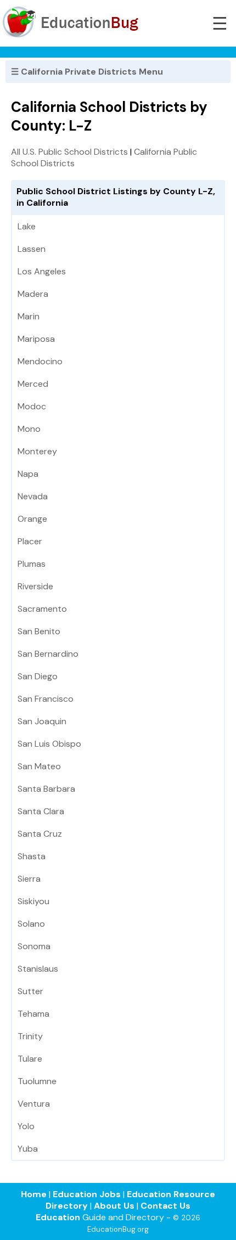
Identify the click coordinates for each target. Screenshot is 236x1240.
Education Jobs (87, 1194)
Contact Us (165, 1205)
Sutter (30, 991)
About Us (114, 1205)
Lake (27, 226)
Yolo (26, 1126)
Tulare (30, 1058)
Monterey (37, 451)
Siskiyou (33, 901)
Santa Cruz (40, 833)
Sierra (29, 878)
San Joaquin (42, 721)
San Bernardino (48, 654)
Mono (29, 429)
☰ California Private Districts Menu (87, 71)
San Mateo (39, 766)
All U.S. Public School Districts (69, 151)
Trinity (30, 1036)
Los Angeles (42, 271)
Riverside (35, 586)
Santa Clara (41, 811)
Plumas (32, 564)
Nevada (33, 496)
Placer (30, 541)
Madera (33, 294)
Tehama (33, 1013)
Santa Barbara (46, 788)
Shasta (32, 856)
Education (58, 1217)
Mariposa (36, 339)
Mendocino (40, 361)
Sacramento (42, 609)
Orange (32, 519)
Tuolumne (37, 1081)
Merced (33, 384)
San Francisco (46, 698)
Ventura (34, 1103)
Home (34, 1194)
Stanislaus (38, 968)
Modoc (32, 406)
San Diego (38, 676)
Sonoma (34, 946)
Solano (31, 923)
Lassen (32, 249)
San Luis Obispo (49, 743)
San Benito (39, 631)
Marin (29, 316)
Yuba (28, 1148)
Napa (28, 474)
